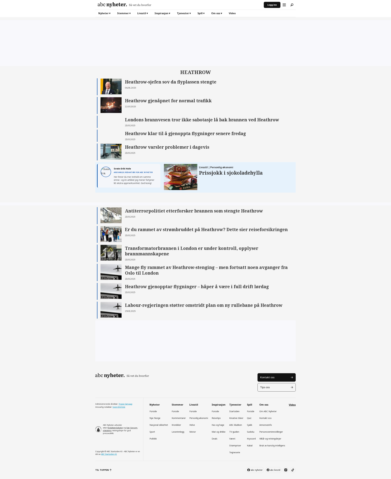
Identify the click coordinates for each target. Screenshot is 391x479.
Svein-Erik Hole (119, 407)
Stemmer (123, 13)
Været (232, 438)
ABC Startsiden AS (109, 454)
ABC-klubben (235, 424)
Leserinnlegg (178, 431)
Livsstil (141, 13)
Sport (152, 431)
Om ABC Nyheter (268, 411)
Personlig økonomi (198, 418)
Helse (192, 424)
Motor (192, 431)
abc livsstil (275, 469)
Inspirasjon (161, 13)
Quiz (249, 418)
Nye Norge (155, 418)
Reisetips (216, 418)
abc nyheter (257, 469)
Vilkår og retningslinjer (270, 438)
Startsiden (234, 411)
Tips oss (265, 387)
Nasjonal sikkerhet (159, 424)
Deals (214, 438)
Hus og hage (218, 424)
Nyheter (103, 13)
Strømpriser (235, 445)
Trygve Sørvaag (125, 404)
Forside (153, 411)
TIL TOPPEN (102, 469)
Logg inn (272, 4)
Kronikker (176, 424)
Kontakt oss (267, 377)
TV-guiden (234, 431)
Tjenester (183, 13)
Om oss (215, 13)
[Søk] (292, 5)
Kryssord (251, 438)
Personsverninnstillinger (271, 431)
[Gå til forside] (179, 4)
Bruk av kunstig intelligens (272, 445)
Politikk (153, 438)
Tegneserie (234, 452)
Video (232, 13)
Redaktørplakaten (115, 427)
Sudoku (250, 431)
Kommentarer (179, 418)
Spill (200, 13)
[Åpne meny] (284, 5)
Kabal (249, 445)
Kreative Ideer (236, 418)
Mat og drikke (218, 431)
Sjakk (249, 424)
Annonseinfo (265, 424)
